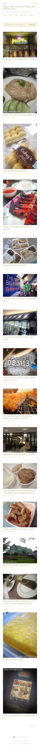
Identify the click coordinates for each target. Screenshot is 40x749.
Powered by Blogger (21, 737)
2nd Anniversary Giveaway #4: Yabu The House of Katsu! (17, 417)
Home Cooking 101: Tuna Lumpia (19, 529)
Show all (32, 24)
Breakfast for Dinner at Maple (19, 454)
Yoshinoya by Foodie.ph (15, 265)
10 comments (11, 268)
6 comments (10, 495)
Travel (16, 15)
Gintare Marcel (25, 740)
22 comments (11, 457)
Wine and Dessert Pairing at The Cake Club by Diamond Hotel (19, 602)
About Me (23, 15)
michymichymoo (27, 743)
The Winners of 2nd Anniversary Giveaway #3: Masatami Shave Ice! (19, 491)
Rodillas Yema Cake (13, 659)
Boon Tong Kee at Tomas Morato (20, 115)
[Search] (36, 3)
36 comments (11, 662)
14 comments (11, 232)
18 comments (11, 173)
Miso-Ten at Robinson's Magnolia (20, 59)
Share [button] (4, 61)
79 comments (11, 421)
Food (10, 15)
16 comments (11, 61)
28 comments (11, 531)
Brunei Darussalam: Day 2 (16, 565)
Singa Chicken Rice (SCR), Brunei (19, 715)
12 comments (11, 382)
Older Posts (33, 725)
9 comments (10, 117)
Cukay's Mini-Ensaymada (15, 171)
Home (5, 15)
